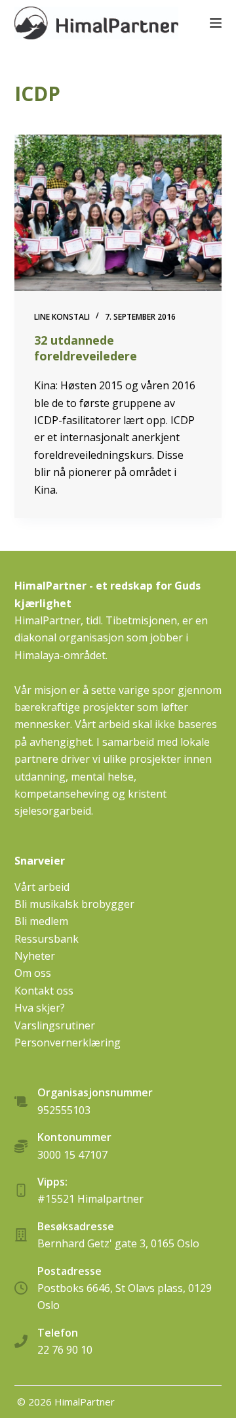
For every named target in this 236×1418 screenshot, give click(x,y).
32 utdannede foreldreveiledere (85, 347)
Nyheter (34, 956)
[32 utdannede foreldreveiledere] (118, 213)
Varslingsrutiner (54, 1025)
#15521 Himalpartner (90, 1199)
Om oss (32, 973)
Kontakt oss (43, 990)
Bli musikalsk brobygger (74, 904)
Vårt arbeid (41, 887)
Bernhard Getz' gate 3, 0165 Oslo (118, 1243)
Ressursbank (46, 939)
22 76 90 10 (64, 1350)
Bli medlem (41, 921)
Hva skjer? (39, 1007)
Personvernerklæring (67, 1042)
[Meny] (216, 23)
